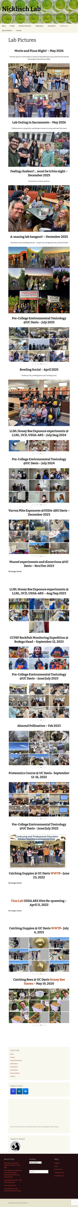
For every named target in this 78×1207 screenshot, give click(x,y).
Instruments (52, 26)
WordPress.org (59, 1176)
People (12, 26)
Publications (39, 26)
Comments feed (59, 1172)
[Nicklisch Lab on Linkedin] (19, 1091)
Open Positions (7, 30)
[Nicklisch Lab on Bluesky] (25, 1091)
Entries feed (58, 1169)
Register (57, 1163)
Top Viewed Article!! (10, 1185)
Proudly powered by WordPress (18, 1203)
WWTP (55, 873)
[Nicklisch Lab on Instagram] (13, 1091)
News (4, 26)
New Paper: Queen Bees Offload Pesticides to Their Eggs (12, 1165)
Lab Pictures (64, 26)
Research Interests (25, 26)
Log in (56, 1166)
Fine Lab (17, 901)
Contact (18, 30)
